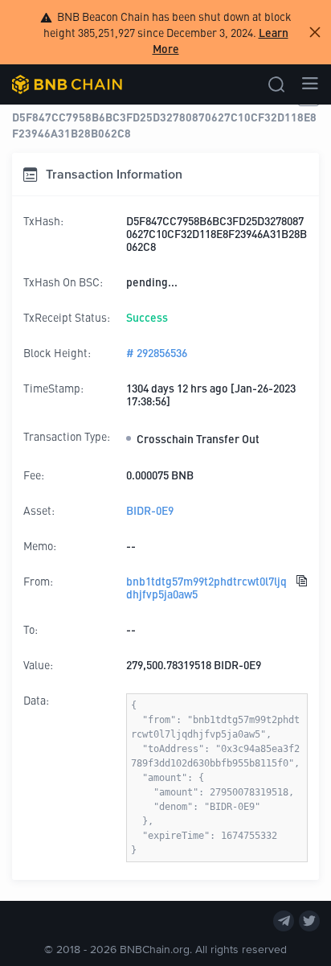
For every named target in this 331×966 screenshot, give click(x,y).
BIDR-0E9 (150, 510)
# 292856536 (156, 352)
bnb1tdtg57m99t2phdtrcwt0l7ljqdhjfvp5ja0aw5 (206, 587)
